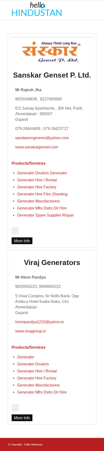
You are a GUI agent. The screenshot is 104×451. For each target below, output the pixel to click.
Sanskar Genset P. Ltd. (52, 75)
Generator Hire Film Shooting (42, 194)
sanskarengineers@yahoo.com (42, 138)
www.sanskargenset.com (36, 147)
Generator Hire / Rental (37, 180)
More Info (22, 241)
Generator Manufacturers (38, 201)
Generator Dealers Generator (42, 173)
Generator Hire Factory (36, 187)
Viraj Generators (52, 262)
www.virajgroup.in (30, 331)
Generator (25, 357)
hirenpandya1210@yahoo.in (39, 322)
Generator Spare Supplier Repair (45, 215)
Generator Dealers (33, 364)
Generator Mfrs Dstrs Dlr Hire (42, 208)
